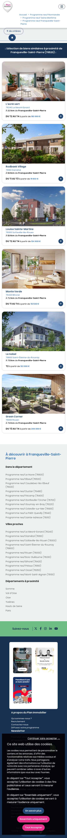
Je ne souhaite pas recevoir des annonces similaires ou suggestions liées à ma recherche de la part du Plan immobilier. (33, 90)
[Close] (61, 12)
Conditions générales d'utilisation (33, 112)
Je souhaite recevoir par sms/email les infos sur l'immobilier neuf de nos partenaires (31, 68)
